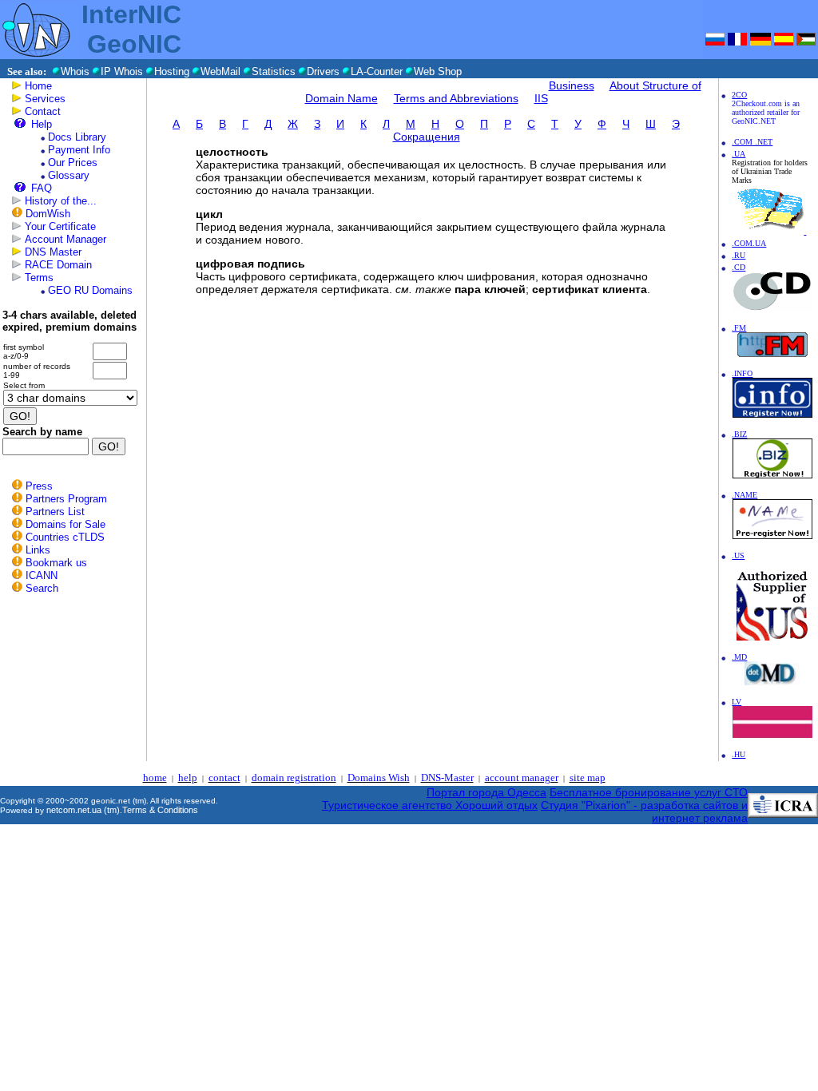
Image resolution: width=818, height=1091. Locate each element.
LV (736, 701)
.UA (738, 153)
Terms (39, 278)
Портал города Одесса (486, 792)
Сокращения (426, 136)
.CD (738, 267)
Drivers (323, 71)
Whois (75, 71)
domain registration (294, 778)
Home (38, 86)
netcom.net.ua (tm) (83, 810)
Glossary (68, 175)
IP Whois (122, 71)
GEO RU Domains (90, 290)
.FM (739, 327)
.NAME (744, 494)
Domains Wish (378, 778)
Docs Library (77, 137)
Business (571, 85)
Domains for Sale (65, 524)
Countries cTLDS (65, 537)
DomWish (48, 214)
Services (45, 99)
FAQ (41, 188)
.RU (738, 255)
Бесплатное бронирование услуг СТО (649, 792)
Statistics (274, 71)
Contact (43, 111)
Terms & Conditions (160, 810)
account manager (521, 778)
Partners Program (66, 499)
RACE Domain (58, 265)
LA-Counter (377, 71)
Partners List (55, 512)
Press (39, 486)
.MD (739, 657)
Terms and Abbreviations (456, 98)
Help (41, 124)
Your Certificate (60, 226)
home (155, 778)
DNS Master (53, 252)
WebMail (220, 71)
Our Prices (72, 163)
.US (738, 555)
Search (42, 588)
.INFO (742, 373)
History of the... (61, 201)
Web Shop (438, 71)
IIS (541, 98)
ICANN (42, 575)
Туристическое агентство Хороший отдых (430, 805)
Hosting (171, 71)
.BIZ (739, 434)
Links (38, 550)
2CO (739, 94)
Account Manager (65, 239)
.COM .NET (752, 141)
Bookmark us (56, 563)
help (187, 778)
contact (224, 778)
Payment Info (79, 150)
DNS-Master (447, 778)
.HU (738, 754)
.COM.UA (749, 243)
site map (588, 778)
